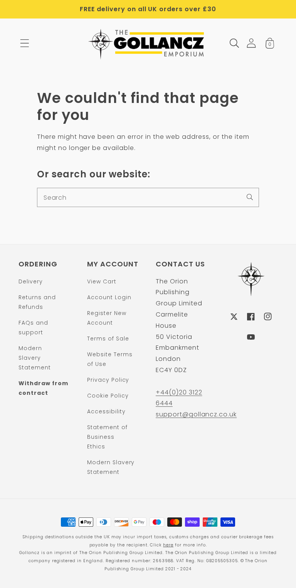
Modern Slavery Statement (34, 357)
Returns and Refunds (37, 302)
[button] (24, 43)
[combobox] (148, 197)
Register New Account (106, 318)
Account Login (109, 297)
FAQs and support (33, 327)
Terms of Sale (108, 338)
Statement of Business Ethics (107, 436)
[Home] (148, 43)
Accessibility (106, 411)
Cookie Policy (107, 395)
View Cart (101, 281)
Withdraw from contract (43, 388)
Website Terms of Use (109, 359)
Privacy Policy (108, 380)
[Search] (249, 197)
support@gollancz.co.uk (196, 414)
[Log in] (251, 43)
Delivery (30, 281)
